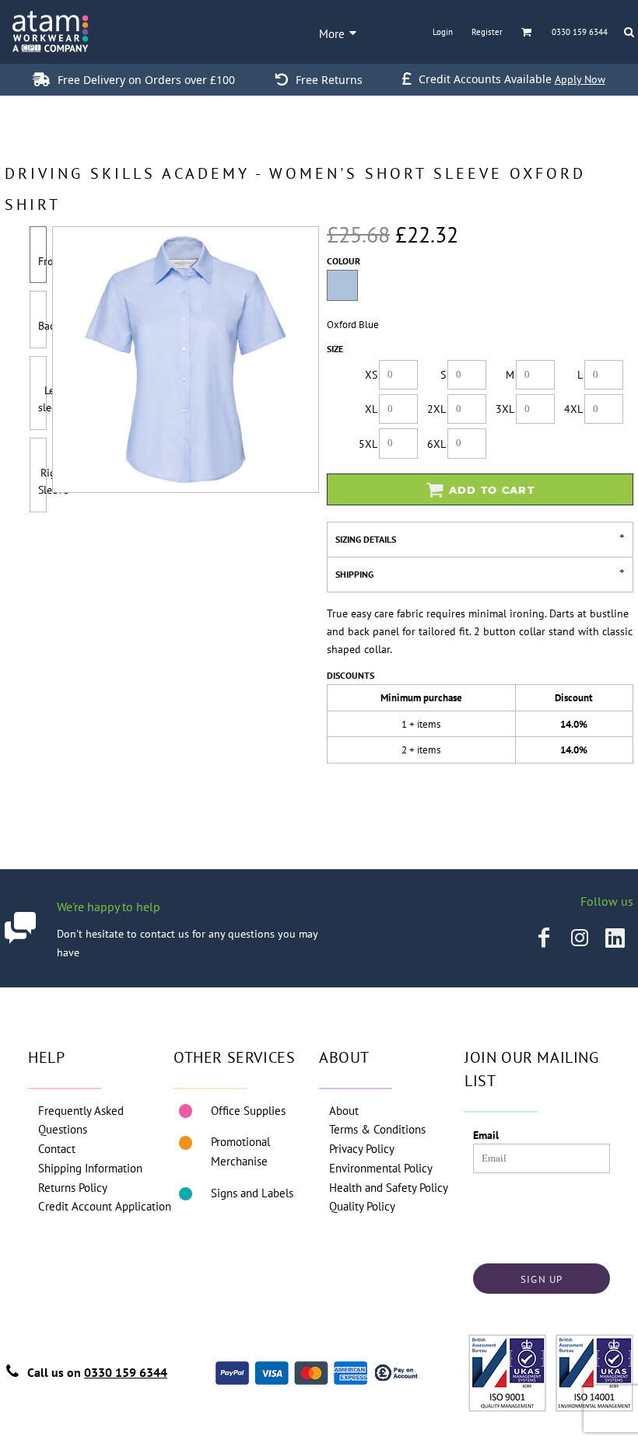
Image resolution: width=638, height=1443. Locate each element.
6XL (436, 444)
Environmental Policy (381, 1168)
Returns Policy (72, 1187)
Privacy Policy (361, 1148)
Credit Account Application (104, 1206)
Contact (56, 1148)
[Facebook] (544, 937)
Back (49, 326)
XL (371, 409)
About (344, 1110)
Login (443, 31)
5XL (368, 444)
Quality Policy (362, 1206)
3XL (505, 409)
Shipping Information (90, 1168)
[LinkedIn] (615, 937)
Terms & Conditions (377, 1129)
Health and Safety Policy (388, 1187)
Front (51, 261)
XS (371, 375)
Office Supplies (248, 1110)
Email (486, 1135)
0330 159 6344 (125, 1372)
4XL (573, 409)
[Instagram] (579, 937)
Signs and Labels (252, 1193)
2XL (436, 409)
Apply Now (580, 79)
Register (487, 31)
